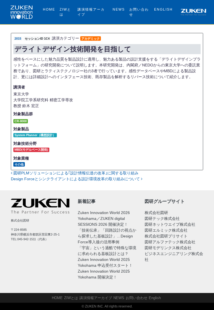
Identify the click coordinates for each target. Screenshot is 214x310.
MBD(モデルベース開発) (31, 149)
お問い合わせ (139, 12)
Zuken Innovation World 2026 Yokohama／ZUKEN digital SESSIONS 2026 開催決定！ (104, 218)
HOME (49, 9)
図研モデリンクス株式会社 (168, 248)
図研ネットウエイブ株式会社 (170, 224)
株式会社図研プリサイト (166, 236)
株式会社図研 (156, 212)
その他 (19, 164)
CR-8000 (20, 121)
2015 (17, 38)
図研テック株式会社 (162, 218)
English (163, 9)
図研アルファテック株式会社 (170, 242)
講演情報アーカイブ (91, 12)
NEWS (119, 9)
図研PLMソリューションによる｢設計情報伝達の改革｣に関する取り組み (75, 173)
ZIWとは (65, 12)
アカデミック (90, 38)
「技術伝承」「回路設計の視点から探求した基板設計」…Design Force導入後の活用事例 (107, 236)
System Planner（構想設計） (35, 135)
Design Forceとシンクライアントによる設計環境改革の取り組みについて (76, 179)
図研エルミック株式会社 (166, 230)
